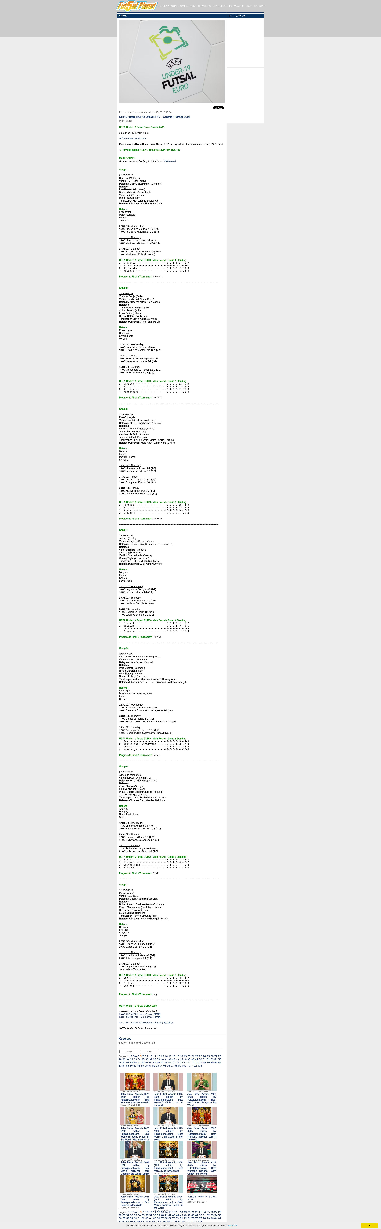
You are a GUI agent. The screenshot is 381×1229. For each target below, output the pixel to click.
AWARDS (239, 6)
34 (139, 1059)
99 (179, 1065)
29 (120, 1059)
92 (153, 1065)
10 (150, 1056)
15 (169, 1056)
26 (212, 1056)
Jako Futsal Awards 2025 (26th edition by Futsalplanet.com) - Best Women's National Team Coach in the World (201, 1168)
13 (162, 1056)
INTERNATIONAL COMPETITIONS (177, 6)
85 (127, 1065)
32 (131, 1059)
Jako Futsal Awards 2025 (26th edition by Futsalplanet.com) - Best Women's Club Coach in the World (168, 1100)
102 (194, 1065)
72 (181, 1062)
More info (232, 1225)
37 (150, 1059)
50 (200, 1059)
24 (204, 1056)
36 (146, 1059)
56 (120, 1062)
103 (199, 1065)
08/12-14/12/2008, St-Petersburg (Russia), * (146, 1022)
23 (200, 1056)
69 (169, 1062)
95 (164, 1065)
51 (204, 1059)
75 (192, 1062)
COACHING (204, 6)
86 (131, 1065)
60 (135, 1062)
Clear (149, 1052)
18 (181, 1056)
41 (166, 1059)
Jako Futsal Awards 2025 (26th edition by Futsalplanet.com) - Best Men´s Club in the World (168, 1166)
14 (166, 1056)
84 (123, 1065)
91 (149, 1065)
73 (185, 1062)
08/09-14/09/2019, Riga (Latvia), (140, 1017)
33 (135, 1059)
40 (162, 1059)
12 (158, 1056)
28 (219, 1056)
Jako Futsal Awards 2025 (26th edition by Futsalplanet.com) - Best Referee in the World (135, 1201)
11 (154, 1056)
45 (181, 1059)
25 (208, 1056)
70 (173, 1062)
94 (161, 1065)
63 (146, 1062)
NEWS (248, 6)
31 (127, 1059)
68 (166, 1062)
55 (219, 1059)
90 (146, 1065)
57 (123, 1062)
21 (192, 1056)
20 (189, 1056)
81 (215, 1062)
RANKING (259, 6)
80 (212, 1062)
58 (127, 1062)
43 (173, 1059)
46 (185, 1059)
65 (154, 1062)
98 (175, 1065)
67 (162, 1062)
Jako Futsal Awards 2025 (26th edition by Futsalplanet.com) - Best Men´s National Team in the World (168, 1202)
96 (168, 1065)
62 (143, 1062)
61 (139, 1062)
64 (150, 1062)
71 (177, 1062)
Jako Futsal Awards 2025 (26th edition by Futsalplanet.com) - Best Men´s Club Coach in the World (168, 1134)
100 (184, 1065)
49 (196, 1059)
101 (189, 1065)
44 (177, 1059)
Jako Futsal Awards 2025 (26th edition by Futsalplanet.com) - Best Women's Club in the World (135, 1098)
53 (212, 1059)
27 (215, 1056)
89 (142, 1065)
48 (192, 1059)
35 (143, 1059)
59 (131, 1062)
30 (123, 1059)
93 (157, 1065)
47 (189, 1059)
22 (196, 1056)
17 (177, 1056)
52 (208, 1059)
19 (185, 1056)
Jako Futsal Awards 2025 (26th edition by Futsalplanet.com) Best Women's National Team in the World (201, 1134)
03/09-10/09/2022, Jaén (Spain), (140, 1014)
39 (158, 1059)
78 (204, 1062)
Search (129, 1052)
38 (154, 1059)
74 (189, 1062)
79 (208, 1062)
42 (169, 1059)
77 (200, 1062)
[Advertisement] (245, 94)
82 (219, 1062)
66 (158, 1062)
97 (172, 1065)
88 (138, 1065)
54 (215, 1059)
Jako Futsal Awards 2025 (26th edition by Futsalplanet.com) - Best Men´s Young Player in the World (201, 1100)
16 (173, 1056)
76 (196, 1062)
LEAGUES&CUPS (222, 6)
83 (120, 1065)
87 (134, 1065)
